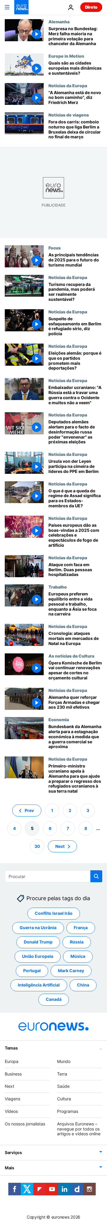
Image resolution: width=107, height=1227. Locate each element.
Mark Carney (71, 970)
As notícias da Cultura (71, 655)
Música (77, 956)
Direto (91, 7)
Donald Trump (38, 941)
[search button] (96, 876)
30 (37, 846)
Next (59, 846)
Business (13, 1073)
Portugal (32, 970)
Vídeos (11, 1111)
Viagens (12, 1098)
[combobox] (53, 876)
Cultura (64, 1098)
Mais (9, 1167)
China (83, 984)
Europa (11, 1061)
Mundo (63, 1061)
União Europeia (37, 956)
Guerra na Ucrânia (38, 927)
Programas (67, 1111)
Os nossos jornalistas (25, 1123)
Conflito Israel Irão (54, 913)
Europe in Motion (66, 55)
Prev (29, 810)
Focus (54, 247)
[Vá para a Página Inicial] (21, 7)
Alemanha (59, 21)
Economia (58, 719)
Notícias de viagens (68, 114)
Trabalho (57, 586)
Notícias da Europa (67, 85)
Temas (11, 1047)
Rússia (77, 941)
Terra (62, 1073)
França (81, 927)
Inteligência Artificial (39, 984)
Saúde (63, 1086)
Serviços (13, 1152)
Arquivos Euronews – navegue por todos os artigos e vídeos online (78, 1128)
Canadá (54, 999)
